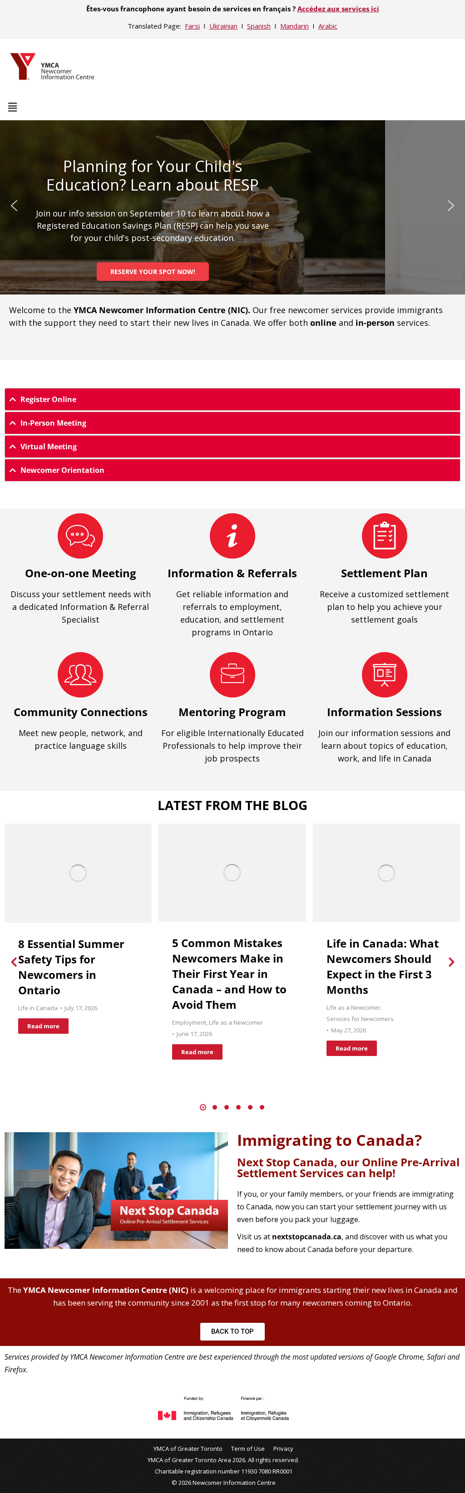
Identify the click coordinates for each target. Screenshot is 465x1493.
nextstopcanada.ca (306, 1237)
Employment (189, 1022)
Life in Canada (38, 1008)
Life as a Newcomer (236, 1022)
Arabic (327, 25)
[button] (232, 106)
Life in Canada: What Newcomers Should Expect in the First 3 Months (382, 966)
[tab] (232, 399)
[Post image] (78, 873)
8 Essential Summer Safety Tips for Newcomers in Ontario (71, 966)
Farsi (192, 25)
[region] (232, 205)
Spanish (259, 25)
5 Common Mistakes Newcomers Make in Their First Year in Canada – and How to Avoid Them (229, 973)
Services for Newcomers (360, 1019)
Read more (43, 1026)
